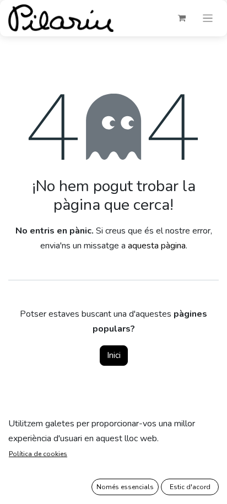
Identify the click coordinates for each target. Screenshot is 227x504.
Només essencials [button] (125, 487)
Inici (114, 355)
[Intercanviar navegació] (208, 18)
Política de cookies (38, 453)
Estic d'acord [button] (190, 487)
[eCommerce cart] (181, 18)
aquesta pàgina (157, 246)
